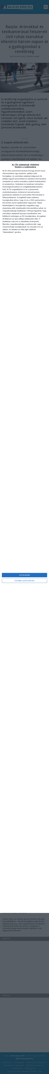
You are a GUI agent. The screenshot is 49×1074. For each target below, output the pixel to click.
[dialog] (24, 537)
